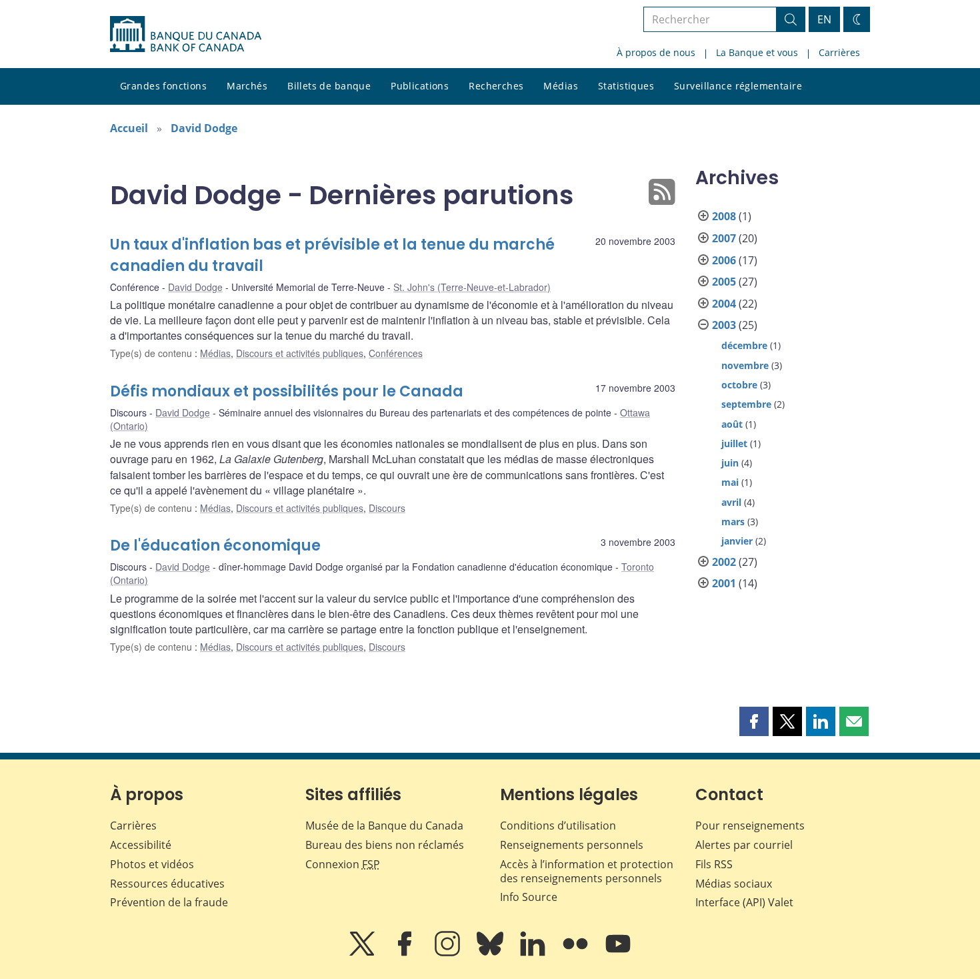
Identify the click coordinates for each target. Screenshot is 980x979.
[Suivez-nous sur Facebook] (406, 953)
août (732, 424)
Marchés (247, 85)
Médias (560, 85)
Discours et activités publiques (299, 353)
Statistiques (626, 85)
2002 (724, 562)
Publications (420, 85)
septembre (746, 404)
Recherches (496, 85)
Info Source (528, 897)
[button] (754, 721)
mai (730, 482)
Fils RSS (714, 864)
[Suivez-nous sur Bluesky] (491, 953)
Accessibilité (140, 845)
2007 (724, 238)
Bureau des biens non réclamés (384, 845)
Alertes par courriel (744, 845)
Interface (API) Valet (744, 902)
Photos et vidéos (152, 864)
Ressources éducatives (167, 883)
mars (733, 521)
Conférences (396, 353)
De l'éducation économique (215, 545)
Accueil (129, 128)
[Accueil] (185, 34)
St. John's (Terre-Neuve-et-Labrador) (472, 287)
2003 (724, 325)
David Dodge (204, 128)
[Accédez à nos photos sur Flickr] (576, 953)
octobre (739, 384)
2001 (724, 583)
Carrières (839, 52)
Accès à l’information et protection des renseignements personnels (586, 871)
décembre (744, 345)
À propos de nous (656, 52)
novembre (745, 365)
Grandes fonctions (163, 85)
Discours (387, 508)
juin (730, 462)
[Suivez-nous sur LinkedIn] (534, 953)
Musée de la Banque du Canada (384, 825)
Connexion (342, 864)
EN (824, 19)
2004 (724, 303)
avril (731, 502)
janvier (737, 541)
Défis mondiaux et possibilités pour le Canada (286, 391)
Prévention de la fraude (169, 902)
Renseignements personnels (571, 845)
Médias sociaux (733, 883)
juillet (734, 443)
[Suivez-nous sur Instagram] (448, 953)
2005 (724, 281)
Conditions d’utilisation (558, 825)
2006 (724, 260)
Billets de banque (329, 85)
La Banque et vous (757, 52)
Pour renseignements (750, 825)
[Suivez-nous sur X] (363, 953)
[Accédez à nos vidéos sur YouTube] (618, 953)
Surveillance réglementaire (738, 85)
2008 (724, 216)
